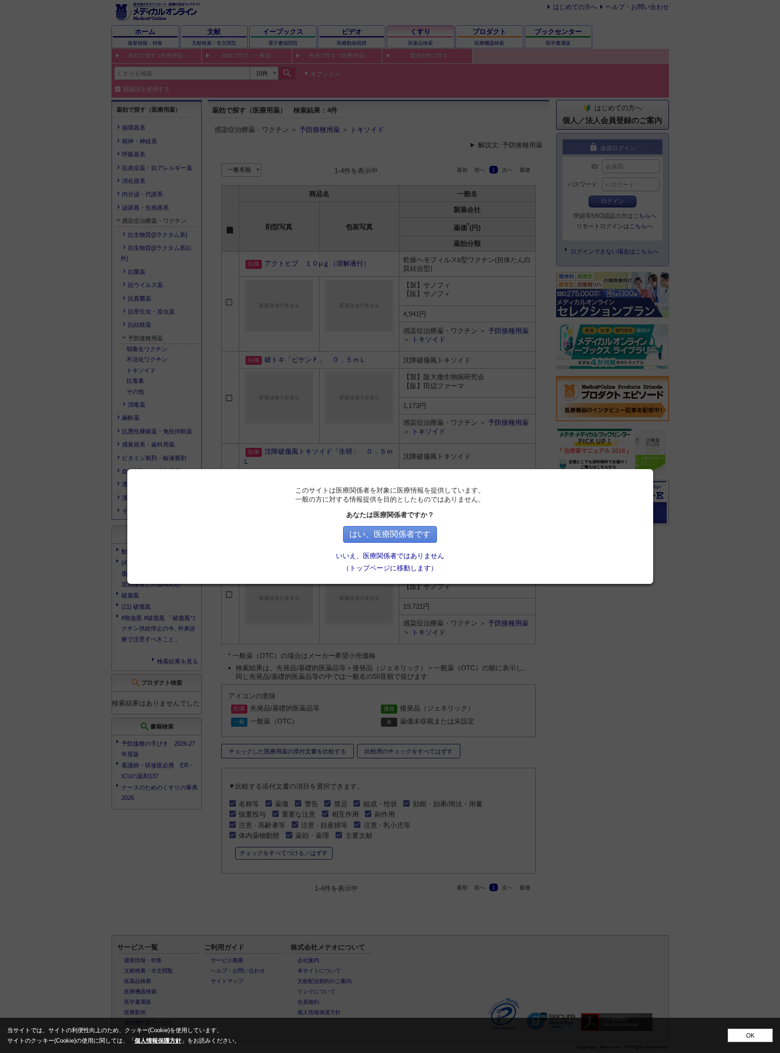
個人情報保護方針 (158, 1040)
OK (750, 1035)
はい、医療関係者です (390, 534)
